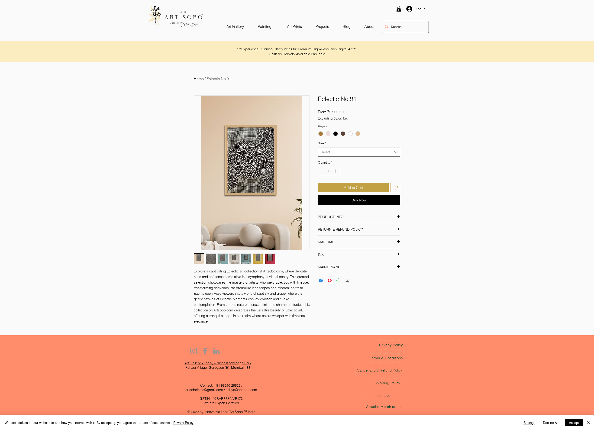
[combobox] (359, 152)
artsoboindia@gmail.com (204, 390)
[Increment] (336, 171)
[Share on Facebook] (321, 280)
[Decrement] (321, 171)
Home (199, 78)
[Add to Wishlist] (395, 187)
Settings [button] (529, 422)
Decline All (550, 422)
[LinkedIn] (216, 351)
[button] (398, 9)
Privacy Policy (183, 422)
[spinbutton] (328, 171)
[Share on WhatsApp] (338, 280)
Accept (574, 422)
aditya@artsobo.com (241, 390)
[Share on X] (347, 280)
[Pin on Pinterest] (330, 280)
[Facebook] (205, 351)
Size (322, 143)
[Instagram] (193, 351)
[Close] (588, 422)
